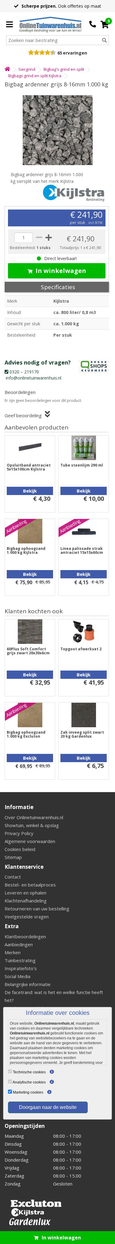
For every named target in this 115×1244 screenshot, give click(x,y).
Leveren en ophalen (25, 893)
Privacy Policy (19, 833)
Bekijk (30, 491)
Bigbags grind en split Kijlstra (34, 75)
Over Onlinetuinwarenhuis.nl (34, 817)
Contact (13, 877)
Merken (13, 952)
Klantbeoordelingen (25, 936)
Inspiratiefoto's (21, 968)
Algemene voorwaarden (30, 841)
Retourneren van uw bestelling (37, 909)
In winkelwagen (61, 271)
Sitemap (13, 857)
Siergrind (26, 69)
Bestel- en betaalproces (30, 885)
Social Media (17, 976)
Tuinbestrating (20, 960)
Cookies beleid (20, 849)
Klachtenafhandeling (26, 901)
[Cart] (105, 24)
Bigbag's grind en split (64, 69)
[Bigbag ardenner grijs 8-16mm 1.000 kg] (57, 130)
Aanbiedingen (19, 944)
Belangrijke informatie (28, 984)
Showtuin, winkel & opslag (32, 825)
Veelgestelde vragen (27, 916)
